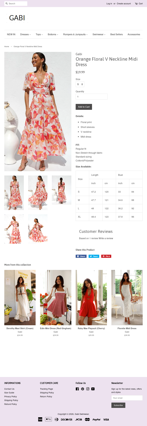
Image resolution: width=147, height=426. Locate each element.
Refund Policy (10, 404)
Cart (141, 3)
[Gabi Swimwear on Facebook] (77, 389)
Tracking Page (46, 388)
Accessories (134, 34)
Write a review (106, 238)
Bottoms (52, 34)
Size (78, 79)
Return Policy (46, 396)
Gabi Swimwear (82, 413)
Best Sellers (116, 34)
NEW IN (11, 34)
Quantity (80, 91)
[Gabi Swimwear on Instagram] (87, 389)
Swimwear (98, 34)
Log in (109, 3)
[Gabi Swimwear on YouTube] (93, 389)
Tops (38, 34)
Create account (124, 3)
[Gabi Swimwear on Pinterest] (82, 389)
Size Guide (9, 392)
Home (6, 46)
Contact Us (9, 388)
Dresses (24, 34)
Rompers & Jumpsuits (74, 34)
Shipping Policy (11, 400)
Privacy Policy (10, 396)
